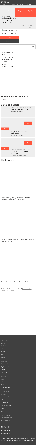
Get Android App (6, 433)
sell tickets (4, 400)
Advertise (20, 4)
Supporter (29, 4)
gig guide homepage (7, 364)
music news (4, 346)
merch (3, 357)
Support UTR (9, 59)
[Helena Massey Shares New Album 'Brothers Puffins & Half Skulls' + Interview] (18, 195)
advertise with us (6, 397)
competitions (5, 387)
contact (3, 394)
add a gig (4, 372)
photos (3, 351)
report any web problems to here (22, 440)
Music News (8, 21)
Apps (6, 62)
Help (4, 6)
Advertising (8, 57)
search (9, 12)
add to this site (6, 405)
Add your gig (8, 52)
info (2, 411)
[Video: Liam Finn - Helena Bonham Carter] (18, 280)
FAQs (2, 408)
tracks (30, 27)
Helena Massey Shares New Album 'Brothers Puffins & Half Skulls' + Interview (16, 198)
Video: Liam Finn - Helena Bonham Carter (15, 282)
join (2, 382)
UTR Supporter (5, 420)
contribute (4, 402)
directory (4, 354)
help (2, 385)
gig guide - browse (7, 367)
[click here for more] (18, 78)
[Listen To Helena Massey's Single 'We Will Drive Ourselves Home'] (18, 237)
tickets (3, 369)
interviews (4, 349)
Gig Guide (8, 19)
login (3, 379)
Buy (5, 129)
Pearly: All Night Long (19, 109)
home (3, 343)
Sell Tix (12, 4)
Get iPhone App (6, 430)
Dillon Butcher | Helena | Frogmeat (20, 152)
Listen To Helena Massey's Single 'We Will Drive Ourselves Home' (17, 240)
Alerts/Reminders (6, 418)
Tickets (6, 17)
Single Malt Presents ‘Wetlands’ (19, 133)
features (29, 26)
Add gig (5, 4)
